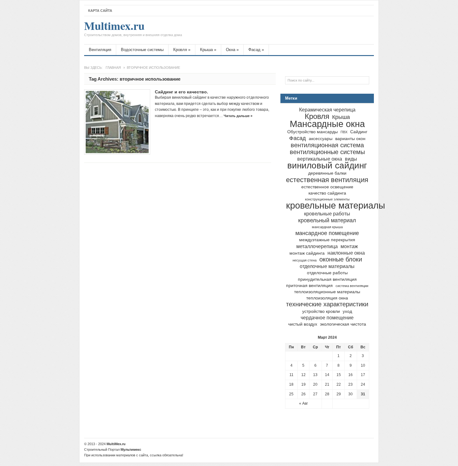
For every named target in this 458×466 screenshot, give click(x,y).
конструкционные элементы (327, 199)
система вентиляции (352, 286)
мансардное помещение (327, 233)
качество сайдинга (327, 193)
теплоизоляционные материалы (327, 291)
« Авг (303, 403)
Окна (232, 49)
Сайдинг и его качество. (181, 91)
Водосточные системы (142, 49)
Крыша (208, 49)
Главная (113, 67)
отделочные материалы (327, 266)
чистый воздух (302, 324)
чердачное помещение (327, 317)
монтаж (349, 246)
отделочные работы (327, 273)
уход (347, 311)
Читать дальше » (238, 116)
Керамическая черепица (327, 109)
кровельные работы (327, 213)
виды (351, 159)
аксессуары (320, 138)
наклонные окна (346, 253)
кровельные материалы (335, 205)
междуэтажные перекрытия (327, 240)
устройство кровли (321, 311)
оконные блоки (340, 259)
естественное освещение (327, 187)
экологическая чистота (343, 324)
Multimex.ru (133, 29)
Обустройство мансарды (312, 131)
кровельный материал (327, 220)
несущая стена (305, 260)
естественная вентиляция (327, 180)
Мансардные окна (327, 124)
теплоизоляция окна (327, 298)
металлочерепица (317, 246)
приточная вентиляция (309, 285)
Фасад (256, 49)
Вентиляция (100, 49)
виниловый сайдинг (327, 165)
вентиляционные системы (327, 151)
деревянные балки (327, 173)
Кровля (181, 49)
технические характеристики (327, 304)
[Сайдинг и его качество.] (117, 122)
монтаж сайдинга (307, 253)
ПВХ (344, 132)
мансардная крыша (327, 227)
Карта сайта (100, 10)
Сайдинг (358, 131)
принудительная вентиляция (327, 279)
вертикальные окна (319, 159)
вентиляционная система (327, 145)
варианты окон (350, 138)
